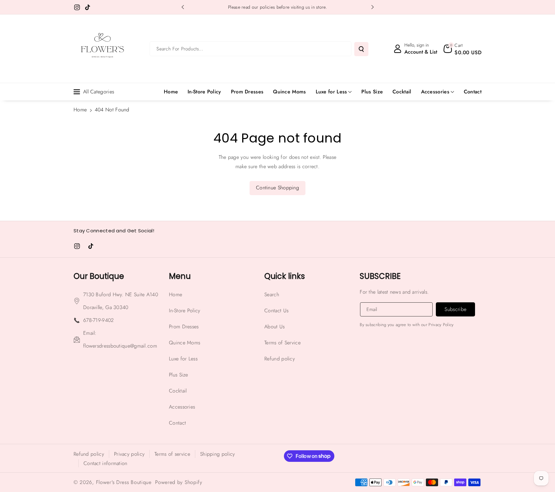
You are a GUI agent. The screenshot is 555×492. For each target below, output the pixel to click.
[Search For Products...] (361, 49)
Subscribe (380, 276)
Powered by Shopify (178, 482)
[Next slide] (373, 7)
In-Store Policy (184, 310)
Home (80, 109)
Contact (177, 423)
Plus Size (178, 374)
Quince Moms (184, 342)
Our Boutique (99, 276)
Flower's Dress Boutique (124, 482)
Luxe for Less (331, 91)
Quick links (284, 276)
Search (271, 294)
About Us (274, 326)
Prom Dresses (184, 326)
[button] (462, 48)
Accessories (435, 91)
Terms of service (172, 454)
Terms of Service (282, 342)
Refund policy (279, 358)
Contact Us (276, 310)
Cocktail (178, 390)
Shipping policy (217, 454)
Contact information (106, 463)
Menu (180, 276)
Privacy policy (129, 454)
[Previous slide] (183, 7)
